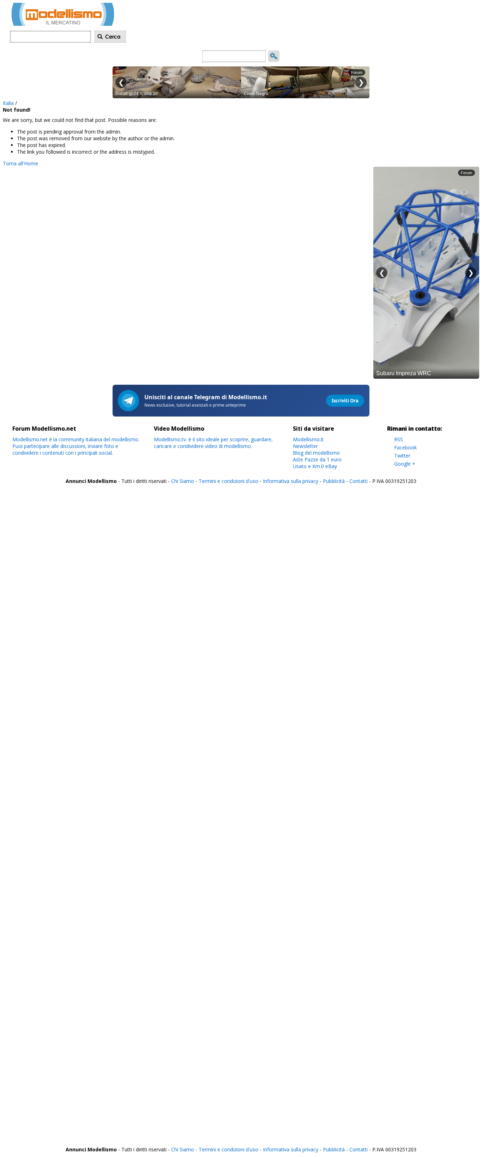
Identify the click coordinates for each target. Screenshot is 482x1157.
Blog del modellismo (316, 452)
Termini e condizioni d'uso (228, 481)
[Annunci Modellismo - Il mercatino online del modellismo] (63, 23)
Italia (8, 103)
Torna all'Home (20, 163)
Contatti (358, 481)
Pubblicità (334, 481)
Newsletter (305, 446)
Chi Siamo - (185, 481)
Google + (404, 463)
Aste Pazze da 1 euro (317, 459)
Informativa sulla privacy (290, 481)
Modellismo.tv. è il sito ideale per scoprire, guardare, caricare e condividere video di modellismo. (213, 442)
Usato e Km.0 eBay (315, 466)
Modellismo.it (308, 439)
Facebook (405, 447)
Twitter (402, 455)
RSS (398, 439)
